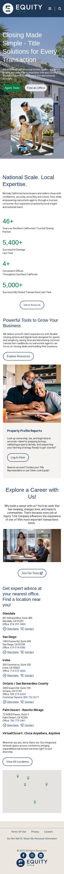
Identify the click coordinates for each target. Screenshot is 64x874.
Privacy (35, 831)
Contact (29, 628)
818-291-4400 (17, 624)
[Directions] (5, 629)
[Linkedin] (41, 855)
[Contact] (22, 629)
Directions (13, 628)
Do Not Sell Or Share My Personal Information (32, 838)
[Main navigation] (49, 8)
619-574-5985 (17, 647)
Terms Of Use (18, 831)
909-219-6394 (17, 694)
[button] (17, 776)
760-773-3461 (17, 720)
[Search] (47, 22)
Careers (48, 831)
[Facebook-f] (23, 855)
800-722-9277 (31, 697)
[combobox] (22, 22)
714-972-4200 (17, 670)
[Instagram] (32, 855)
